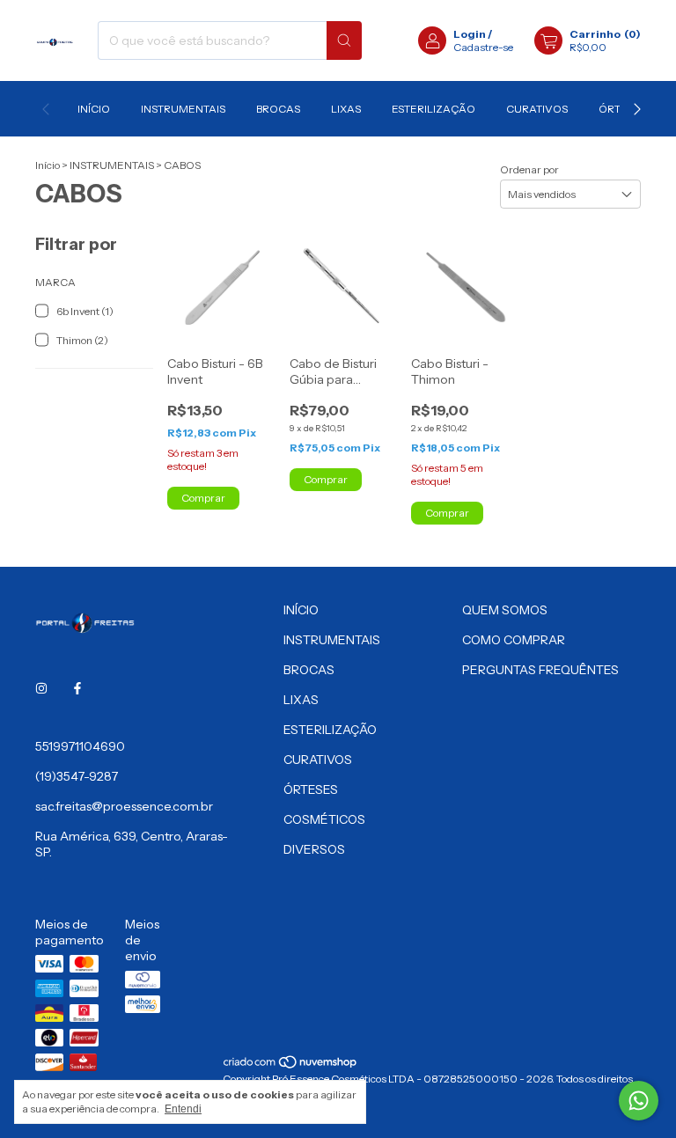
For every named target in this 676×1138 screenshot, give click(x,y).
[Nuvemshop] (291, 1065)
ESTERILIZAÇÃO (433, 108)
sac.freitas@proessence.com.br (124, 806)
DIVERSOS (314, 849)
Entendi (183, 1109)
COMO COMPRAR (513, 640)
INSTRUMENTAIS (183, 108)
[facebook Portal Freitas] (77, 688)
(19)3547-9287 (76, 776)
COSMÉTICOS (324, 819)
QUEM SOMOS (504, 610)
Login (469, 33)
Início (47, 165)
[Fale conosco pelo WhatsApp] (638, 1100)
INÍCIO (93, 108)
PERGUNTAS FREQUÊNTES (540, 670)
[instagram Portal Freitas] (41, 688)
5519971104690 (80, 746)
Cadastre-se (483, 47)
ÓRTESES (310, 789)
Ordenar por (529, 169)
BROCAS (278, 108)
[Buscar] (344, 40)
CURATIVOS (537, 108)
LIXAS (346, 108)
